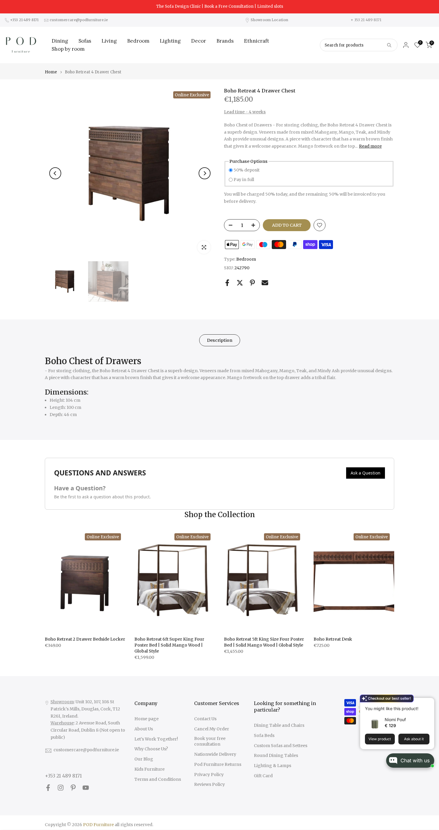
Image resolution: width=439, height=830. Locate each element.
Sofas (85, 41)
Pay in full (244, 179)
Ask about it (414, 739)
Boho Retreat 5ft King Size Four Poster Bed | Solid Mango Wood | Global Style (264, 642)
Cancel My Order (211, 729)
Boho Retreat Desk (333, 639)
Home (51, 72)
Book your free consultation (209, 741)
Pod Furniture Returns (217, 764)
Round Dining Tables (276, 755)
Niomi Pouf (395, 719)
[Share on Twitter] (240, 282)
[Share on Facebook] (227, 282)
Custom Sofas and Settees (280, 745)
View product (380, 739)
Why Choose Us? (151, 749)
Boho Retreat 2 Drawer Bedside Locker (85, 639)
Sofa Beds (264, 735)
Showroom (62, 701)
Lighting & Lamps (272, 765)
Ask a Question (365, 473)
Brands (225, 41)
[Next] (205, 173)
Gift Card (263, 775)
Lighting (170, 41)
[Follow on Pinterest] (73, 788)
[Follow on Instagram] (60, 788)
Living (109, 41)
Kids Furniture (149, 769)
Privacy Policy (209, 774)
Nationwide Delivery (215, 754)
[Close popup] (427, 703)
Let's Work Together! (156, 739)
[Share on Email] (265, 282)
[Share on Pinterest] (252, 282)
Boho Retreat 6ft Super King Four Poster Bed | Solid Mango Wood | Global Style (169, 645)
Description (219, 340)
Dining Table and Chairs (279, 725)
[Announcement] (219, 6)
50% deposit (247, 170)
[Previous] (55, 173)
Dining (60, 41)
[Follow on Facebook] (48, 788)
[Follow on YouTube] (85, 788)
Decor (198, 41)
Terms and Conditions (157, 779)
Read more (370, 146)
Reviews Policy (209, 784)
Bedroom (138, 41)
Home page (146, 718)
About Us (143, 729)
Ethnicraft (256, 41)
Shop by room (68, 49)
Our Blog (143, 759)
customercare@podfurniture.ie (86, 749)
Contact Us (205, 718)
